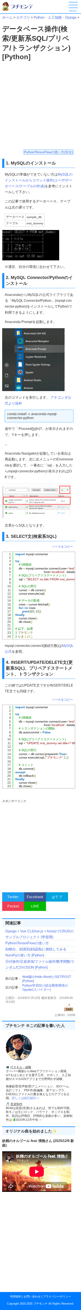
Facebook (35, 897)
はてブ (57, 897)
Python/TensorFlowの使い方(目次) (48, 152)
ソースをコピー (62, 546)
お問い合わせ (32, 1296)
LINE (35, 906)
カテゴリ (23, 17)
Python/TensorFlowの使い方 (27, 943)
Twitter (13, 897)
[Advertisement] (40, 105)
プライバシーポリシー (57, 1296)
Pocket (13, 906)
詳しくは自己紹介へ (25, 1098)
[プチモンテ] (20, 10)
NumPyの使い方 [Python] (24, 955)
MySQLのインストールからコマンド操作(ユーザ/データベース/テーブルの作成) (39, 180)
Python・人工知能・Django (55, 17)
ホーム (7, 17)
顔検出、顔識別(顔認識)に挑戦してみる (35, 949)
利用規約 (15, 1296)
